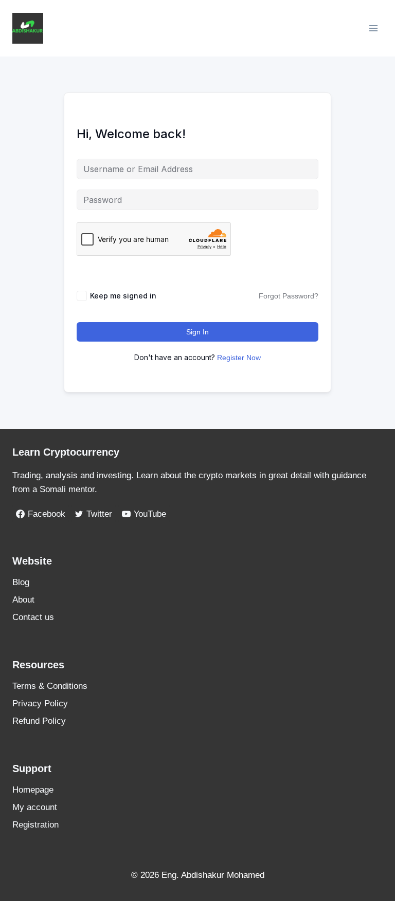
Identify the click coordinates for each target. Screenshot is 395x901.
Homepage (32, 790)
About (23, 600)
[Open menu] (373, 28)
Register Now (239, 357)
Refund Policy (39, 721)
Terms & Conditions (49, 686)
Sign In (197, 332)
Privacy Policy (40, 703)
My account (34, 807)
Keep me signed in (123, 295)
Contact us (33, 617)
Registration (35, 825)
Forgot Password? (288, 296)
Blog (20, 582)
